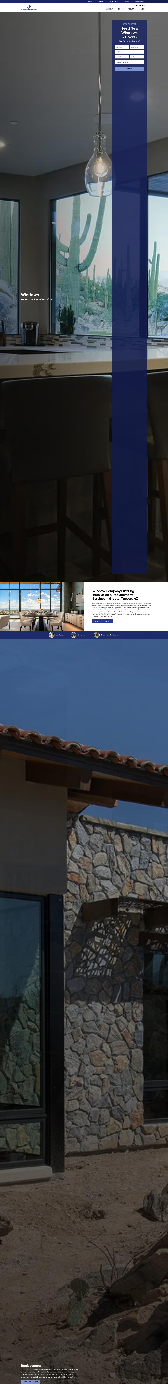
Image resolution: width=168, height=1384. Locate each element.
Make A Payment (139, 1)
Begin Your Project (102, 621)
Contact (126, 1)
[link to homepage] (29, 7)
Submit (129, 69)
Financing (101, 1)
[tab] (56, 635)
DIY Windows (27, 1382)
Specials (90, 1)
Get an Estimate (113, 1)
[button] (111, 9)
